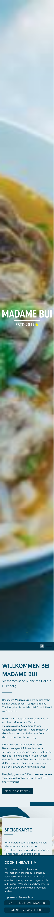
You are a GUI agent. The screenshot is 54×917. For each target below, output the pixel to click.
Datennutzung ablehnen (27, 910)
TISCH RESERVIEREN (17, 791)
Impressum (10, 897)
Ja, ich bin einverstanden (27, 902)
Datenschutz (26, 897)
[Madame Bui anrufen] (42, 646)
